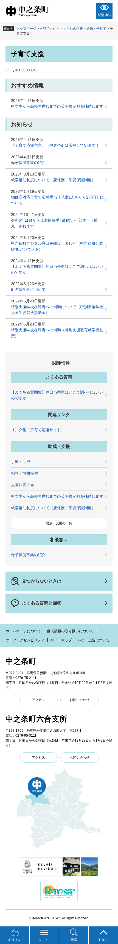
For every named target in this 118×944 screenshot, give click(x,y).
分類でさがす (50, 28)
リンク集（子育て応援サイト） (38, 430)
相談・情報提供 (24, 473)
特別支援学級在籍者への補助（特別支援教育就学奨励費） (57, 333)
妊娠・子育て (96, 28)
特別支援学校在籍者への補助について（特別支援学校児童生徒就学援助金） (57, 310)
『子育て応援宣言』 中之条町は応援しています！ (55, 145)
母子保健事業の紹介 (28, 162)
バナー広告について (94, 640)
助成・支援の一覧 (59, 523)
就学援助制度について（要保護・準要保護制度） (53, 180)
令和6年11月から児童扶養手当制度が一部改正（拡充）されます (54, 223)
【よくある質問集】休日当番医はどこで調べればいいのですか (57, 269)
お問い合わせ (79, 700)
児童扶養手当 (22, 485)
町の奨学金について (28, 289)
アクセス (38, 700)
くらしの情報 (73, 28)
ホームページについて (23, 631)
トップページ (26, 28)
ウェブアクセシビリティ (25, 640)
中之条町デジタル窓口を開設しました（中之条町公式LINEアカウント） (57, 246)
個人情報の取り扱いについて (70, 631)
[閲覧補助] (104, 11)
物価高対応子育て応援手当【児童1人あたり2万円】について (57, 200)
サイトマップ (61, 640)
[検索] (74, 935)
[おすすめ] (15, 935)
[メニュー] (44, 935)
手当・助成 (20, 462)
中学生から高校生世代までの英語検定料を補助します (57, 106)
